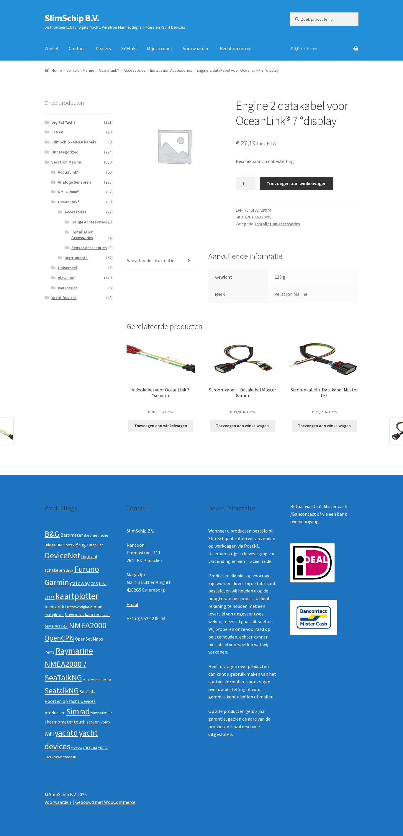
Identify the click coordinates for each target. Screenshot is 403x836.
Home (57, 70)
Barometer (71, 535)
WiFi (49, 734)
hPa (103, 583)
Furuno (86, 569)
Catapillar (95, 545)
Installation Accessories (171, 70)
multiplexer (54, 614)
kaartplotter (77, 595)
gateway (80, 583)
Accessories (135, 70)
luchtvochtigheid (79, 607)
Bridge (50, 545)
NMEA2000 (88, 625)
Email (132, 604)
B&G (52, 533)
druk (69, 570)
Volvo (105, 722)
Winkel (51, 48)
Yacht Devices (64, 297)
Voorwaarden (196, 48)
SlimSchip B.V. (72, 18)
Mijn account (160, 48)
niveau (105, 615)
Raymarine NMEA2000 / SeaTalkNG (69, 664)
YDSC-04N (69, 757)
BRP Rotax (65, 545)
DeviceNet (62, 555)
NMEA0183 (56, 626)
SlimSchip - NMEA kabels (73, 142)
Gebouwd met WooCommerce (105, 802)
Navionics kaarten (83, 614)
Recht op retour (236, 48)
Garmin (57, 582)
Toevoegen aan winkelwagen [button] (160, 425)
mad (98, 607)
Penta (50, 652)
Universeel (67, 267)
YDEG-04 (90, 747)
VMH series (68, 287)
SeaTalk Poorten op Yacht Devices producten (70, 702)
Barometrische (96, 535)
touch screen (87, 722)
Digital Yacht (63, 122)
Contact (77, 48)
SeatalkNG (62, 690)
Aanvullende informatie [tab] (150, 260)
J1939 (50, 597)
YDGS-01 (57, 757)
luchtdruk (54, 607)
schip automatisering (97, 679)
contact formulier (226, 682)
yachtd (66, 732)
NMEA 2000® (68, 192)
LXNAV (57, 132)
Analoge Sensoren (74, 182)
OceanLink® (109, 70)
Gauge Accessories (88, 222)
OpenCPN (59, 638)
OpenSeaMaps (89, 639)
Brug (80, 544)
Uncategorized (64, 152)
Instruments (76, 257)
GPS (94, 583)
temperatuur (101, 713)
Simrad (78, 711)
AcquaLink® (68, 172)
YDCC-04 (76, 748)
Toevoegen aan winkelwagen (296, 183)
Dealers (103, 48)
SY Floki (129, 48)
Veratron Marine (80, 70)
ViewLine (66, 277)
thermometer (59, 722)
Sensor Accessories (89, 247)
